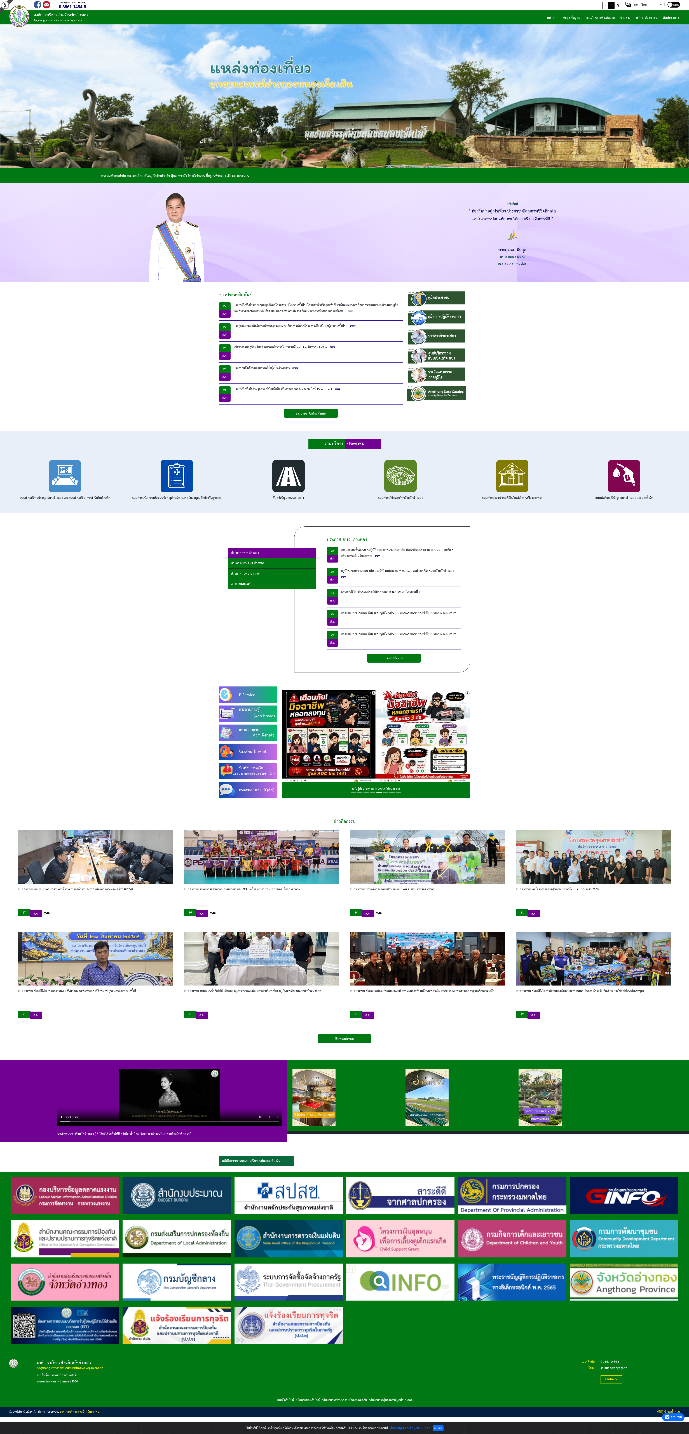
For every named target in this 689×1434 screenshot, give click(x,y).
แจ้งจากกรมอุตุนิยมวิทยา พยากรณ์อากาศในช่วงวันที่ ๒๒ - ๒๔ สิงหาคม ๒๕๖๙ (280, 347)
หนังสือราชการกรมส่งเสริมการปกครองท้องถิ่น (251, 1161)
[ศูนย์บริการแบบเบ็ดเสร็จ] (436, 356)
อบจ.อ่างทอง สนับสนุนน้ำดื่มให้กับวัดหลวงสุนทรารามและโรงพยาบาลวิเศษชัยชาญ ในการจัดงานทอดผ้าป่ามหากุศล (252, 991)
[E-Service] (248, 694)
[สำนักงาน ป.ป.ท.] (289, 1325)
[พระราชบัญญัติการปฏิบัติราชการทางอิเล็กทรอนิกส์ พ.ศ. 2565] (512, 1282)
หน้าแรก (552, 18)
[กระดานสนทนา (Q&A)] (248, 790)
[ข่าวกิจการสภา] (436, 337)
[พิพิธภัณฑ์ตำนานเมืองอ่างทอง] (314, 1097)
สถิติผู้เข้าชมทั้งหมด (668, 1412)
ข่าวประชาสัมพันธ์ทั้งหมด (311, 414)
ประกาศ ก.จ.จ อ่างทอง (245, 573)
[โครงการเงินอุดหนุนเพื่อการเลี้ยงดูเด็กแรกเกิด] (400, 1239)
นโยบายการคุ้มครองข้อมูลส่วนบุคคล (391, 1400)
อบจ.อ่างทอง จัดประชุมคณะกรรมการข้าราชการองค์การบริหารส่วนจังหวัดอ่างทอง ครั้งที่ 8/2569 (75, 889)
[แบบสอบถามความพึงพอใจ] (248, 732)
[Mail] (46, 4)
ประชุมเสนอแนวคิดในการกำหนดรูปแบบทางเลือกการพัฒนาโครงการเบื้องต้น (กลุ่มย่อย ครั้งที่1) (291, 326)
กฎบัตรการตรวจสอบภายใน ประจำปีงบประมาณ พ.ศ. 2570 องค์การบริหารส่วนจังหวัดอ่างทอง (397, 571)
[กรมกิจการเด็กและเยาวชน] (512, 1239)
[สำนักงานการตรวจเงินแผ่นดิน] (289, 1239)
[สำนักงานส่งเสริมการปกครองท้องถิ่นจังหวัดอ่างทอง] (65, 1282)
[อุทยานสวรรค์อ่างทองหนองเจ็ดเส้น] (540, 1097)
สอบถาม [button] (676, 1417)
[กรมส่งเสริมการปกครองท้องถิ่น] (177, 1239)
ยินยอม (438, 1428)
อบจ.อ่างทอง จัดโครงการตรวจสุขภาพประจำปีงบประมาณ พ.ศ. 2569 (557, 889)
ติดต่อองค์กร (671, 18)
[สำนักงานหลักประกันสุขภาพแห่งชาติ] (289, 1195)
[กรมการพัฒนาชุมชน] (624, 1239)
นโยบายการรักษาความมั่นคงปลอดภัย (344, 1400)
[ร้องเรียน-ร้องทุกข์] (248, 752)
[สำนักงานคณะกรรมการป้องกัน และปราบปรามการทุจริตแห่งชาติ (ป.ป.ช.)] (65, 1239)
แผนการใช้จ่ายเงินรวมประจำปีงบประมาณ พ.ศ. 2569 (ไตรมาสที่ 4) (381, 592)
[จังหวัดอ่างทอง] (624, 1282)
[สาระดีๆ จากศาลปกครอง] (400, 1195)
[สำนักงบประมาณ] (177, 1195)
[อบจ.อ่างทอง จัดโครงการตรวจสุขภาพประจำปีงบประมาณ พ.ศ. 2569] (593, 857)
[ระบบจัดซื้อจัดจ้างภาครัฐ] (289, 1282)
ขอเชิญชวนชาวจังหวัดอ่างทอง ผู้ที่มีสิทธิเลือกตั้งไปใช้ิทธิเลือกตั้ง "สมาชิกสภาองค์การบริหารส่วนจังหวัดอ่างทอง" (124, 1134)
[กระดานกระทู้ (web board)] (248, 713)
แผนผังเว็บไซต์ (285, 1400)
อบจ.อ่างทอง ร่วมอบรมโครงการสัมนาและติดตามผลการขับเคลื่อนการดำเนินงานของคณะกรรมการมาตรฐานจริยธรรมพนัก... (423, 991)
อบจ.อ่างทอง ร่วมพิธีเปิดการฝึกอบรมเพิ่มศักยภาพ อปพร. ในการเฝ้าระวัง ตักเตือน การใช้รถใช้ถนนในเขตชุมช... (581, 991)
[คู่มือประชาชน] (436, 299)
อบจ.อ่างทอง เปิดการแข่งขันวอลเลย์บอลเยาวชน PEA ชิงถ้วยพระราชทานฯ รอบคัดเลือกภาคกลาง (242, 889)
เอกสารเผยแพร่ (241, 584)
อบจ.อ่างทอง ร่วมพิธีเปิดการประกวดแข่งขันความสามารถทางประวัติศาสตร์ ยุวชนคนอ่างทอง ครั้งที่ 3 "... (80, 991)
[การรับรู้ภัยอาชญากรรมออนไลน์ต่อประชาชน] (376, 742)
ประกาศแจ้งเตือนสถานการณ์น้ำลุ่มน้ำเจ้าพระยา (262, 368)
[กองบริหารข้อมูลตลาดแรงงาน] (65, 1195)
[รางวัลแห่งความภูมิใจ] (436, 375)
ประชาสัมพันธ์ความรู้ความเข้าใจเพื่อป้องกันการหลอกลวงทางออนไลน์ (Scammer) (283, 389)
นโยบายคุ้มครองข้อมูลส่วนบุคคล (409, 1428)
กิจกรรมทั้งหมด (344, 1039)
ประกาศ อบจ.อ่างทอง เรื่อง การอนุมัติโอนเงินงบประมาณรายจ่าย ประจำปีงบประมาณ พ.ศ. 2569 (398, 613)
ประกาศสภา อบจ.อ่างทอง (247, 563)
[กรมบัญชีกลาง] (177, 1282)
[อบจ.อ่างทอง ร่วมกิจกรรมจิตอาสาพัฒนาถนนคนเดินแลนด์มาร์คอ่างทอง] (427, 857)
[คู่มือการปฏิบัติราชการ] (436, 318)
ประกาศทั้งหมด (394, 659)
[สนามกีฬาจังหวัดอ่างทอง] (427, 1097)
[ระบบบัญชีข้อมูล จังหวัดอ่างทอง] (436, 394)
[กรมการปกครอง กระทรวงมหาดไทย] (512, 1195)
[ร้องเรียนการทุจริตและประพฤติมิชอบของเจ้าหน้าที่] (248, 771)
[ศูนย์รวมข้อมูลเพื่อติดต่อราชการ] (400, 1282)
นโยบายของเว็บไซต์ (308, 1400)
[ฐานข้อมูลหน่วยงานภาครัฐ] (624, 1195)
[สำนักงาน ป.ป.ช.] (177, 1325)
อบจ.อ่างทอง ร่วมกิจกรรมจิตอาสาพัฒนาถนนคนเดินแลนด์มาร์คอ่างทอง (392, 889)
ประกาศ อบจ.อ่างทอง (245, 553)
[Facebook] (37, 4)
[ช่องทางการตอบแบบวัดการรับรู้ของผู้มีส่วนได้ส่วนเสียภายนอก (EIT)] (65, 1325)
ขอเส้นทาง (611, 1379)
